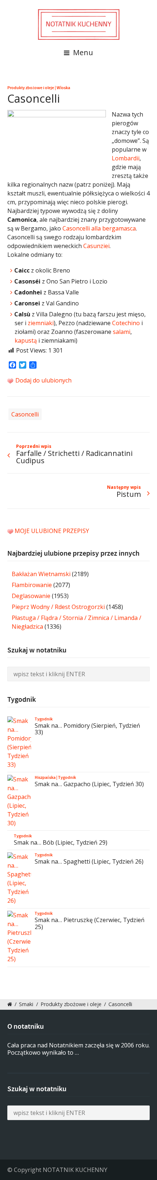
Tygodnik (44, 719)
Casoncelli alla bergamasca (99, 228)
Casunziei (96, 246)
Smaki (26, 1004)
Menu (82, 52)
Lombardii (125, 158)
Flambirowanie (32, 585)
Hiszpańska (45, 777)
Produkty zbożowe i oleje (30, 88)
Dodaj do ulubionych (43, 380)
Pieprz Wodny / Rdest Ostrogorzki (58, 607)
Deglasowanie (31, 596)
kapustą (26, 340)
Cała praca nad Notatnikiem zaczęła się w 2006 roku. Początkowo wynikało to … (78, 1049)
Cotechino (126, 323)
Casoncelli (25, 414)
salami (121, 332)
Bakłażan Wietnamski (41, 574)
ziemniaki (41, 323)
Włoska (63, 88)
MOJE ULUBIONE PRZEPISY (52, 531)
